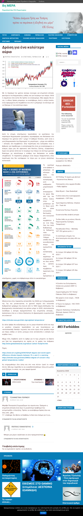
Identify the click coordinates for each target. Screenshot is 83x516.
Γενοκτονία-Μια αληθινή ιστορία (67, 214)
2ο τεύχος (59, 264)
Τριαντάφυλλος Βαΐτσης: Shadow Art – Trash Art (68, 204)
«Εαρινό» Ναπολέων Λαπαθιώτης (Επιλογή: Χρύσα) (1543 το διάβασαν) (68, 312)
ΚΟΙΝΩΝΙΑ (27, 35)
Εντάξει (43, 513)
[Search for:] (68, 62)
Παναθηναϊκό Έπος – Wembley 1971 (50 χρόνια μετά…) (67, 230)
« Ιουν (59, 400)
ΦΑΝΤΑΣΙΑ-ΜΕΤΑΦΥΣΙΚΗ (10, 38)
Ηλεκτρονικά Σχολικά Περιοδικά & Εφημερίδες (21, 1)
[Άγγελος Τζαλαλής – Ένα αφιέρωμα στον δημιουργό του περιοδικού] (72, 472)
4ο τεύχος (59, 252)
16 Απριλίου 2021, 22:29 (16, 400)
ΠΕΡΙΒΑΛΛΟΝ (39, 35)
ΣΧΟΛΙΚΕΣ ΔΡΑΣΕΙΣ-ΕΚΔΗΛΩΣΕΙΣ (33, 38)
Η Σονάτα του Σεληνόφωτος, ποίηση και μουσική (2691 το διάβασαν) (66, 285)
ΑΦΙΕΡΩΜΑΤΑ (15, 35)
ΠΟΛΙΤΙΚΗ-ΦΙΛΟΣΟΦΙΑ (55, 35)
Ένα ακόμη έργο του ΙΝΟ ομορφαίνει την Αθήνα (65, 160)
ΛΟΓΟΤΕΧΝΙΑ (66, 38)
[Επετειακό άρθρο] (72, 499)
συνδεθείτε (27, 449)
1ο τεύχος (59, 270)
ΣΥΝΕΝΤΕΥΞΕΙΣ (72, 35)
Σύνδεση (41, 1)
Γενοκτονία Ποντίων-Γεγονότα (67, 210)
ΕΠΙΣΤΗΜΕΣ (6, 41)
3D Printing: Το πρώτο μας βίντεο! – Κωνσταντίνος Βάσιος (68, 178)
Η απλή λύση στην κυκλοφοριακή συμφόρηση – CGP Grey (68, 197)
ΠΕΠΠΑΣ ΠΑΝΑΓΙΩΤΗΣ (12, 57)
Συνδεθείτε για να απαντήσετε (14, 419)
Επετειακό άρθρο (71, 503)
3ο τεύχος (59, 258)
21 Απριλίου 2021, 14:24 (17, 429)
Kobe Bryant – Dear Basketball (66, 191)
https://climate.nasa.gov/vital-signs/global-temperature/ (23, 320)
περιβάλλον (12, 374)
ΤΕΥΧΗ (4, 35)
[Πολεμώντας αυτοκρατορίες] (11, 472)
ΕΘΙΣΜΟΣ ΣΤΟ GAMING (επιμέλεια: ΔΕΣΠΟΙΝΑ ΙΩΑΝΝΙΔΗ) (37, 487)
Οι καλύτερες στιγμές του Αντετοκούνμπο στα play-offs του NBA (68, 238)
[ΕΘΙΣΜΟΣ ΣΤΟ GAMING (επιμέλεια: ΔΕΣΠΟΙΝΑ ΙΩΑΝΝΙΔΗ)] (41, 480)
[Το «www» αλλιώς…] (11, 496)
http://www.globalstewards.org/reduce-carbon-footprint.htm (25, 344)
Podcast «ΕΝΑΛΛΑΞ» (63, 165)
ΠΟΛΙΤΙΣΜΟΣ (53, 38)
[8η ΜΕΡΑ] (41, 32)
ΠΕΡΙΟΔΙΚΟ (17, 41)
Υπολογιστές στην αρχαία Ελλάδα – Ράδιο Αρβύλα (68, 185)
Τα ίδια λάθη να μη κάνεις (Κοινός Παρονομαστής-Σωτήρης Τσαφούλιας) (68, 221)
